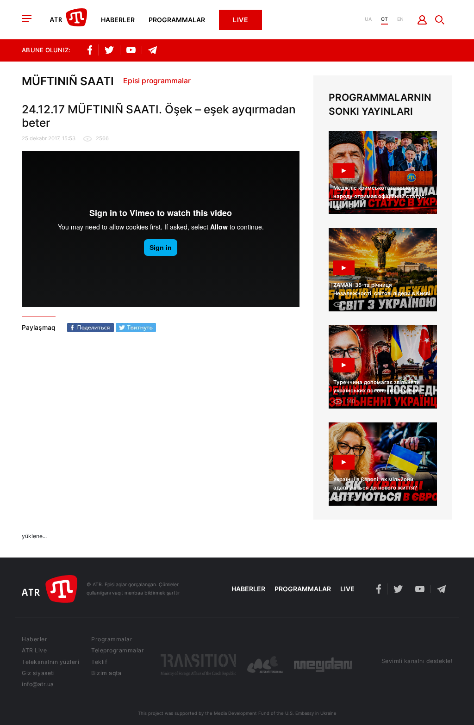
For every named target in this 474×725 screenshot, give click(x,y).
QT (384, 19)
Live (240, 20)
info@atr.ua (38, 684)
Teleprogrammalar (117, 650)
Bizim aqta (106, 673)
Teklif (99, 662)
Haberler (118, 20)
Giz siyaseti (38, 673)
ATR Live (34, 650)
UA (368, 19)
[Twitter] (136, 327)
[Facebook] (90, 327)
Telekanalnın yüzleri (50, 662)
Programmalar (177, 20)
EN (400, 19)
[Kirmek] (422, 20)
